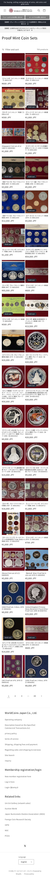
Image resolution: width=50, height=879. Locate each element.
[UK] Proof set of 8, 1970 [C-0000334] (12, 681)
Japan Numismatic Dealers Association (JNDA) (25, 814)
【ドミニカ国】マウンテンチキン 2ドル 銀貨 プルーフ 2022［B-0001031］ (36, 432)
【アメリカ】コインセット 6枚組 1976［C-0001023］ (36, 644)
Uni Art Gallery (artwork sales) (18, 803)
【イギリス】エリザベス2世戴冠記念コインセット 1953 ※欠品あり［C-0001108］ (36, 148)
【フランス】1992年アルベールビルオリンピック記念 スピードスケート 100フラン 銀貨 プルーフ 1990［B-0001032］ (13, 433)
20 (35, 696)
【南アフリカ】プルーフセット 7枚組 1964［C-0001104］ (13, 216)
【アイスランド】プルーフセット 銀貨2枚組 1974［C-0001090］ (13, 356)
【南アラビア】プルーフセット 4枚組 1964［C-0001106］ (13, 183)
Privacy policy (29, 874)
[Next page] (41, 696)
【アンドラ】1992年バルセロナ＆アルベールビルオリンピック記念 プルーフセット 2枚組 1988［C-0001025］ (13, 645)
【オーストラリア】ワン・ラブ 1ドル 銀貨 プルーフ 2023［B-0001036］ (36, 357)
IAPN (7, 825)
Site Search (10, 755)
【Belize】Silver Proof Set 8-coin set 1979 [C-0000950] (35, 574)
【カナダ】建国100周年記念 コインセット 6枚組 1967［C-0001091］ (36, 321)
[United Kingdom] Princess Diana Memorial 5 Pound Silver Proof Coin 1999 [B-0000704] (36, 609)
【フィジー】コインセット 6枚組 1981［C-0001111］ (36, 113)
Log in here (10, 782)
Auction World (11, 808)
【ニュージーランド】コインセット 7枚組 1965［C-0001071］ (36, 504)
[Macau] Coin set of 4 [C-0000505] (11, 574)
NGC (7, 830)
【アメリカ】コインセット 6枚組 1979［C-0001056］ (36, 538)
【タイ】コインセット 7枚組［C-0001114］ (13, 113)
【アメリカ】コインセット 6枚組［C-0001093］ (36, 286)
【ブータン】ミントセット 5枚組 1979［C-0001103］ (36, 216)
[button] (5, 10)
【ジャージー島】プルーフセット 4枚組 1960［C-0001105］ (36, 183)
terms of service (12, 739)
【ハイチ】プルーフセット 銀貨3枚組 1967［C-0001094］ (13, 286)
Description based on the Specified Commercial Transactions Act (20, 726)
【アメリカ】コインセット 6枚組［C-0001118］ (13, 79)
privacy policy (11, 733)
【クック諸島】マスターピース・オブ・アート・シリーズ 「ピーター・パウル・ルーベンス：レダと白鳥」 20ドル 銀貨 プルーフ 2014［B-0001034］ (13, 394)
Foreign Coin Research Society (18, 819)
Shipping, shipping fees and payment (21, 744)
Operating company (13, 719)
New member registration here (18, 776)
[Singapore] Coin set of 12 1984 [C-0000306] (11, 147)
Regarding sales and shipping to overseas (23, 750)
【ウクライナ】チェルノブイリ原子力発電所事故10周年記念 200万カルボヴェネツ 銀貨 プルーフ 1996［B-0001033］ (36, 393)
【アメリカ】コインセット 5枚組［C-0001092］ (13, 320)
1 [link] (8, 696)
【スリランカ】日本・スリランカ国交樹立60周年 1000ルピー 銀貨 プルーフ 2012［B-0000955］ (36, 470)
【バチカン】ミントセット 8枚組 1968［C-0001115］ (36, 79)
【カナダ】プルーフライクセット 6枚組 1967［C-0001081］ (13, 504)
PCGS (7, 836)
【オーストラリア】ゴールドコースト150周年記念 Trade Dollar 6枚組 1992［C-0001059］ (13, 539)
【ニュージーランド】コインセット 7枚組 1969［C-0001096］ (13, 250)
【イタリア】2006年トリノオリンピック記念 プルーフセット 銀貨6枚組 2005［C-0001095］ (36, 251)
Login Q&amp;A (11, 787)
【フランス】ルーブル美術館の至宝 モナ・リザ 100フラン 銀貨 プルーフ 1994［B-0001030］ (13, 470)
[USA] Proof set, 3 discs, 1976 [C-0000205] (13, 608)
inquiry (8, 760)
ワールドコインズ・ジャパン (23, 871)
